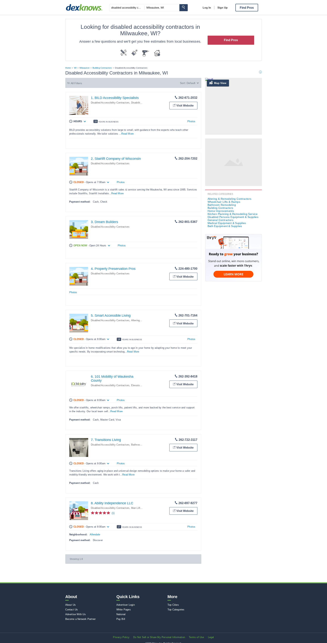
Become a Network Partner (80, 619)
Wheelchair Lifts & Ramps (224, 201)
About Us (70, 604)
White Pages (123, 609)
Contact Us (71, 609)
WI (75, 68)
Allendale (95, 534)
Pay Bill (120, 619)
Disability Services (141, 102)
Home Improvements (221, 210)
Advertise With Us (75, 614)
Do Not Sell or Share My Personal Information (159, 637)
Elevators (136, 385)
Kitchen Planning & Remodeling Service (233, 213)
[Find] (183, 7)
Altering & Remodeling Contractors (229, 198)
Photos (191, 121)
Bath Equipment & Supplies (225, 226)
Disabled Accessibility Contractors (110, 102)
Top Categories (176, 609)
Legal (211, 637)
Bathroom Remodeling (143, 444)
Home (68, 68)
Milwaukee (84, 68)
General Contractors (221, 220)
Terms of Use (196, 637)
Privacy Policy (121, 637)
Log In (207, 7)
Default (191, 83)
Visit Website (185, 105)
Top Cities (173, 604)
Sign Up (222, 7)
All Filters (76, 83)
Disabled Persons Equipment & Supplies (233, 217)
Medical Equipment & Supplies (227, 223)
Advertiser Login (125, 604)
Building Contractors (102, 68)
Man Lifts (136, 508)
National (121, 614)
